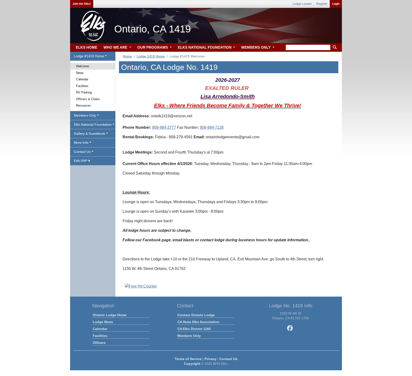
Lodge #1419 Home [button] (89, 56)
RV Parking (84, 92)
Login (336, 3)
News (80, 73)
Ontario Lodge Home (110, 315)
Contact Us (228, 359)
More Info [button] (81, 142)
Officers (99, 343)
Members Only (189, 336)
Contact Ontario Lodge (196, 315)
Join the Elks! (81, 3)
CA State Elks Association (198, 322)
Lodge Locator (302, 3)
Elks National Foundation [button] (93, 124)
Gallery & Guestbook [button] (89, 133)
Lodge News (103, 322)
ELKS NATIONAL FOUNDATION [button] (205, 47)
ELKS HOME (86, 47)
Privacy (210, 359)
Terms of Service (188, 359)
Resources (83, 105)
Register (321, 3)
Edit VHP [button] (81, 161)
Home (127, 56)
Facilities (82, 86)
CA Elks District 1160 (194, 329)
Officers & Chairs (88, 99)
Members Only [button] (85, 115)
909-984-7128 (212, 127)
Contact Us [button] (82, 152)
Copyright (192, 364)
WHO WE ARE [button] (115, 47)
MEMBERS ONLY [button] (256, 47)
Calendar (82, 79)
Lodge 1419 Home (151, 56)
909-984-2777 (164, 127)
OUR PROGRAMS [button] (153, 47)
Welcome (82, 66)
